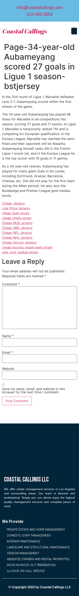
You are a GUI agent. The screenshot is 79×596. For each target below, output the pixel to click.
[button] (74, 31)
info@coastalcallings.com (39, 7)
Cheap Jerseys (13, 203)
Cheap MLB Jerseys (17, 223)
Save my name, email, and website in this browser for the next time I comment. (33, 390)
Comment (11, 284)
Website (8, 368)
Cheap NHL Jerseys (17, 237)
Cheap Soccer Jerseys (19, 242)
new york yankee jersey (20, 252)
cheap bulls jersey (16, 213)
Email (7, 352)
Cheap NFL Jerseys (17, 233)
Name (8, 336)
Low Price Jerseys (16, 208)
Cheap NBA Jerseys (17, 228)
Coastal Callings (24, 31)
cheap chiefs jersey (17, 218)
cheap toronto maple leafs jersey (27, 247)
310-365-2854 (39, 14)
